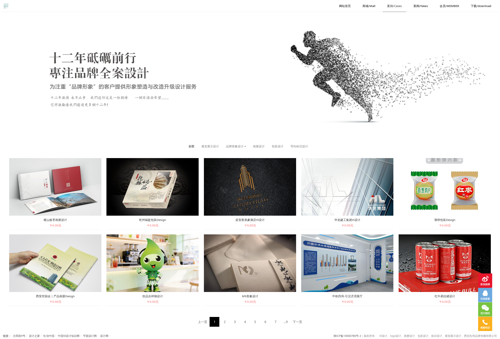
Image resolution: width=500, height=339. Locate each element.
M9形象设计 (250, 296)
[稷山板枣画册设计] (55, 187)
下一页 (297, 322)
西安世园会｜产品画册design (55, 296)
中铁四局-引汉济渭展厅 (347, 296)
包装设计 (277, 146)
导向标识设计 (299, 146)
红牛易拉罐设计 (445, 296)
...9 (286, 322)
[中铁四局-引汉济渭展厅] (347, 263)
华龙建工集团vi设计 (347, 220)
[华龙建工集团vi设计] (347, 187)
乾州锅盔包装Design (152, 220)
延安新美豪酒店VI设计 (250, 220)
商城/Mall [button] (368, 6)
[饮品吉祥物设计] (152, 263)
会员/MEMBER (449, 6)
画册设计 (259, 146)
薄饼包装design (444, 220)
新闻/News (420, 6)
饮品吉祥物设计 (152, 296)
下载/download (481, 6)
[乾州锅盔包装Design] (152, 187)
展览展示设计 (210, 146)
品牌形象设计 (235, 146)
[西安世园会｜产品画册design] (55, 263)
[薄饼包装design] (445, 187)
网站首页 (345, 6)
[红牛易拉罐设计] (445, 263)
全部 (191, 146)
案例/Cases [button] (394, 6)
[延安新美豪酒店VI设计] (250, 187)
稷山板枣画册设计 (55, 220)
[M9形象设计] (250, 263)
